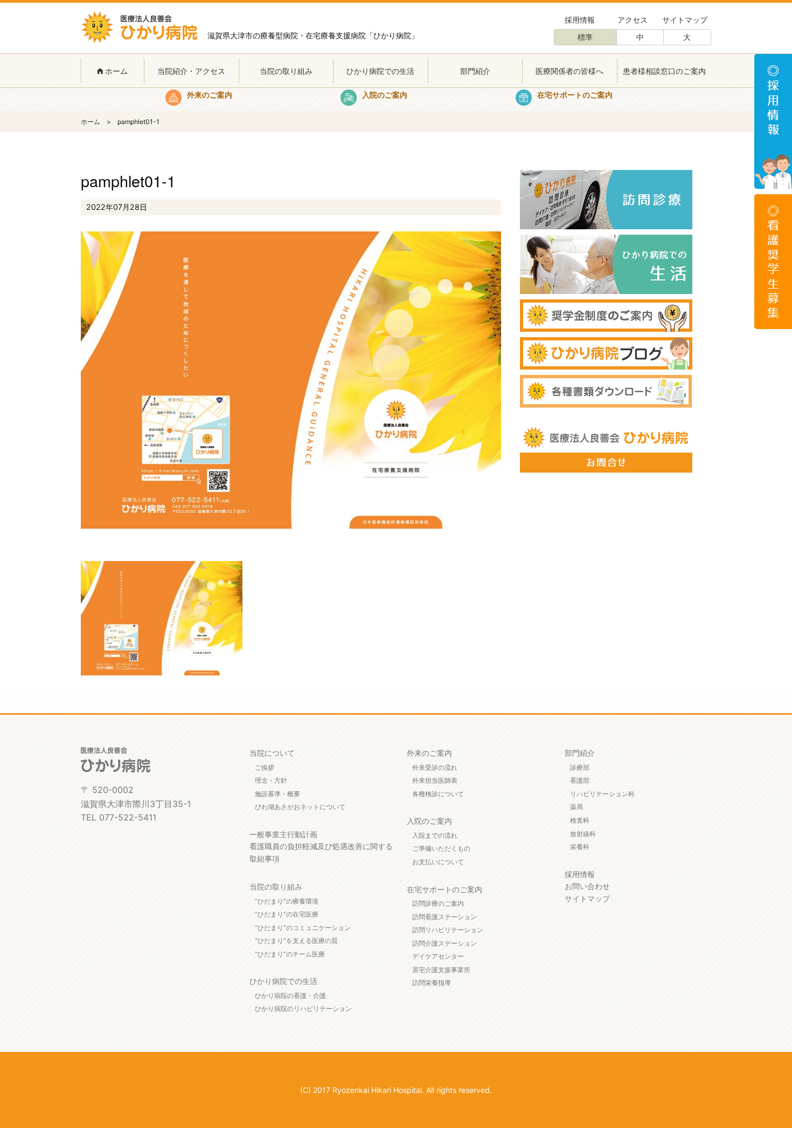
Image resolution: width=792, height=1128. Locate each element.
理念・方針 (271, 780)
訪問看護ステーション (444, 917)
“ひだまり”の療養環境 (286, 901)
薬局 (576, 807)
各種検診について (438, 794)
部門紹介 (475, 71)
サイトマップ (684, 19)
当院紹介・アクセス (191, 71)
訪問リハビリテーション (447, 930)
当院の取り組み (286, 71)
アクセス (632, 19)
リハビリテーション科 (602, 794)
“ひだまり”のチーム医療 (290, 954)
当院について (272, 752)
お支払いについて (438, 862)
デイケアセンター (438, 956)
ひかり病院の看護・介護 (290, 996)
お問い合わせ (587, 886)
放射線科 (583, 834)
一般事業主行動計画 (283, 834)
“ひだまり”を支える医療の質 (296, 940)
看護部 (579, 780)
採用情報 (580, 19)
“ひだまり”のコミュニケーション (303, 928)
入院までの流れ (434, 835)
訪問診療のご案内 (438, 903)
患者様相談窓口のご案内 (664, 71)
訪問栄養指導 (431, 983)
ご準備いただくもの (441, 848)
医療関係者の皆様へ (569, 71)
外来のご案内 (429, 752)
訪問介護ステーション (444, 943)
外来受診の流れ (434, 767)
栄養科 (579, 847)
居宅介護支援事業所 (441, 970)
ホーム (115, 71)
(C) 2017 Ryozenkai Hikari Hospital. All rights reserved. (396, 1090)
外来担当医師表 (434, 780)
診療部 (579, 767)
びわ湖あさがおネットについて (300, 807)
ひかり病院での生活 (380, 71)
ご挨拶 (264, 767)
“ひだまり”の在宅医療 (286, 914)
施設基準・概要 (277, 794)
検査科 (579, 820)
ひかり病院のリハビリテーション (303, 1008)
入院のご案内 (429, 820)
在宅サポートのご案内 (444, 889)
